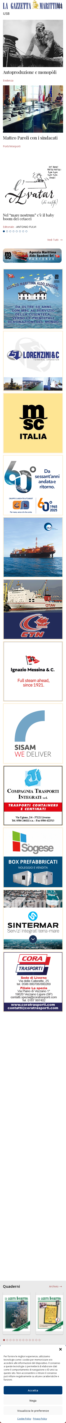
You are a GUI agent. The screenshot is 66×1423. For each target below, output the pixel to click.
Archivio (53, 1286)
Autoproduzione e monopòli (29, 72)
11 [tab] (36, 1340)
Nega (33, 1400)
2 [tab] (7, 231)
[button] (60, 1349)
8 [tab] (26, 231)
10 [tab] (33, 1340)
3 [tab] (10, 231)
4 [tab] (13, 231)
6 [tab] (20, 231)
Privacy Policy (40, 1418)
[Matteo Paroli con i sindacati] (33, 109)
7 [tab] (23, 231)
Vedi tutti (52, 239)
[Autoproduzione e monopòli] (33, 43)
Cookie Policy (24, 1418)
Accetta (33, 1390)
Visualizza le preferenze (33, 1410)
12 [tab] (40, 1340)
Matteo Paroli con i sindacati (30, 138)
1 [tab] (4, 231)
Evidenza (8, 80)
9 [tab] (30, 1340)
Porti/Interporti (12, 146)
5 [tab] (17, 231)
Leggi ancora (33, 221)
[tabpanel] (33, 221)
